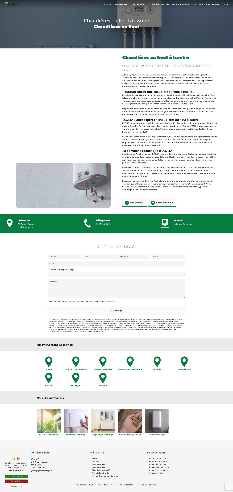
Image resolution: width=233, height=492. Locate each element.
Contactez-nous (164, 202)
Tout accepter (16, 476)
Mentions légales (125, 484)
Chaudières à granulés (159, 470)
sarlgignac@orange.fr (183, 224)
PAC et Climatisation (158, 458)
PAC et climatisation (181, 4)
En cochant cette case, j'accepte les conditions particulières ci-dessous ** (84, 301)
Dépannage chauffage (159, 467)
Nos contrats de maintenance (206, 4)
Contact (225, 4)
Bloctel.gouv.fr (54, 331)
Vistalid (83, 484)
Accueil (107, 4)
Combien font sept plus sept (61, 269)
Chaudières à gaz (156, 473)
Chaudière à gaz (121, 4)
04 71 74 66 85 (103, 224)
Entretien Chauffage (158, 461)
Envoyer (119, 310)
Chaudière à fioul (139, 4)
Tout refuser (16, 481)
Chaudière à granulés (159, 4)
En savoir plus (137, 202)
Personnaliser (16, 486)
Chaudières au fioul (157, 464)
